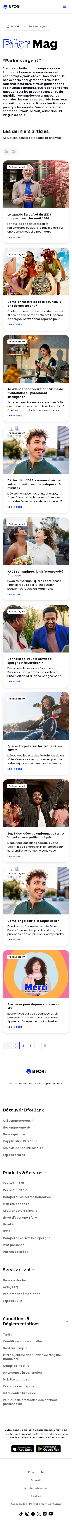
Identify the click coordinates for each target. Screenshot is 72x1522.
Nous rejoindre (14, 1134)
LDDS (6, 1231)
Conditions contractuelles (22, 1341)
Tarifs (7, 1334)
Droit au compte (15, 1348)
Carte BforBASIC (15, 1190)
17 (45, 1045)
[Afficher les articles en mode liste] (6, 151)
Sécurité (36, 1480)
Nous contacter (15, 1280)
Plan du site (36, 1472)
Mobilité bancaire (16, 1204)
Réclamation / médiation (21, 1294)
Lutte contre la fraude (19, 1393)
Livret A (8, 1224)
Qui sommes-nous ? (18, 1121)
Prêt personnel (14, 1245)
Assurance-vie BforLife (20, 1211)
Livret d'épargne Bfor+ (20, 1218)
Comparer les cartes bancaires (27, 1197)
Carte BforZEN (13, 1183)
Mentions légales (35, 1488)
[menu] (65, 7)
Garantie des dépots (18, 1386)
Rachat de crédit (15, 1252)
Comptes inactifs (16, 1366)
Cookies (36, 1496)
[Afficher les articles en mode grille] (13, 151)
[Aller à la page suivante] (53, 1045)
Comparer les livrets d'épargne (26, 1238)
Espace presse (14, 1155)
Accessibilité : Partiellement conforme (36, 1504)
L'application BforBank (20, 1141)
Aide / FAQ (10, 1287)
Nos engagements (17, 1127)
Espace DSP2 (12, 1301)
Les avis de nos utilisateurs (23, 1148)
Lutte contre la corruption (22, 1373)
